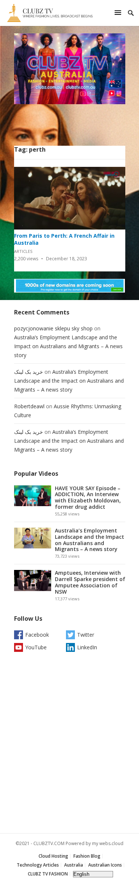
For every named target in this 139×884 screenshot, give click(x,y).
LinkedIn (87, 647)
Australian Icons (105, 865)
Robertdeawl (29, 406)
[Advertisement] (69, 744)
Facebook (37, 634)
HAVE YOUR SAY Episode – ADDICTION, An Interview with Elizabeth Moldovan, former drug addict (88, 497)
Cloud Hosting (53, 856)
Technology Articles (38, 865)
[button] (119, 12)
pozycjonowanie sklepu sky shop (53, 328)
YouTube (36, 647)
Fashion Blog (86, 856)
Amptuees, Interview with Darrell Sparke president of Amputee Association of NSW (90, 582)
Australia (73, 865)
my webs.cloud (107, 843)
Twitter (85, 634)
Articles (23, 251)
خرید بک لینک (28, 371)
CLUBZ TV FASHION (48, 874)
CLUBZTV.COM (48, 843)
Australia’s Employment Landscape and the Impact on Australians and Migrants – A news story (68, 346)
